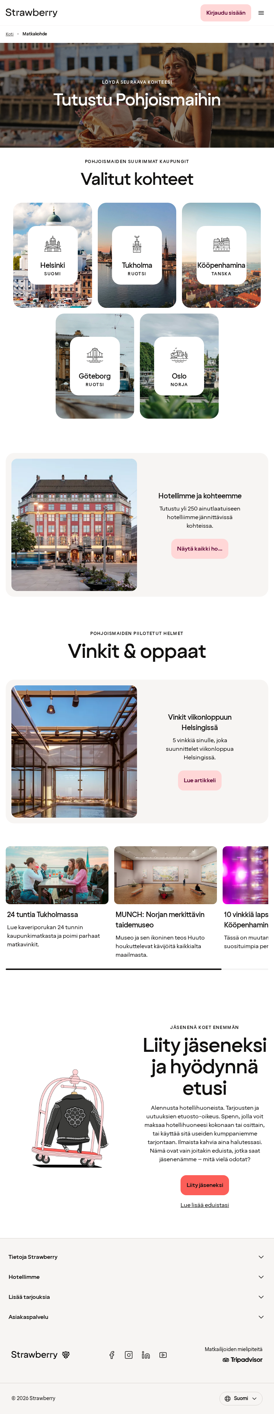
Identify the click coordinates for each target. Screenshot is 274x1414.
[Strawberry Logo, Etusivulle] (31, 13)
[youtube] (163, 1355)
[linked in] (146, 1355)
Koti (10, 34)
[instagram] (129, 1355)
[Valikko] (261, 13)
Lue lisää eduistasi (205, 1205)
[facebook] (111, 1355)
